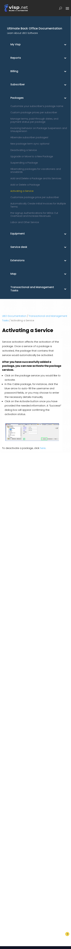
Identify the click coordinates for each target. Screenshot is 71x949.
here (43, 448)
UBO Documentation (14, 316)
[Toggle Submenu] (65, 45)
